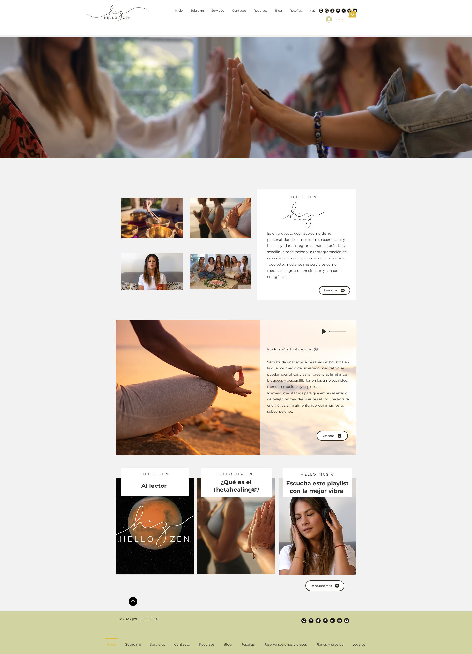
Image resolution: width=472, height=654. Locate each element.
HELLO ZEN (303, 197)
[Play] (324, 331)
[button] (352, 13)
